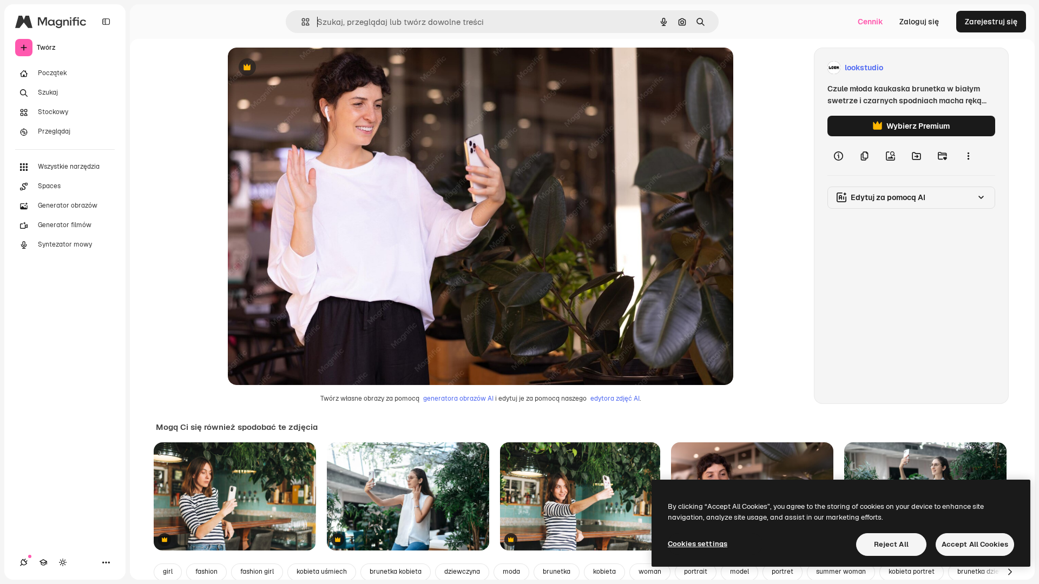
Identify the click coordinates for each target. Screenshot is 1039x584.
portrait (695, 571)
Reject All (891, 544)
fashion (206, 571)
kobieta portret (912, 571)
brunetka (556, 571)
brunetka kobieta (396, 571)
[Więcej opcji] (968, 156)
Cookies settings (697, 543)
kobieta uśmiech (322, 571)
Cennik (870, 21)
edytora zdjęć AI (615, 398)
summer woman (841, 571)
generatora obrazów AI (458, 398)
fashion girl (257, 571)
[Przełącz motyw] (62, 562)
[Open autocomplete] (301, 22)
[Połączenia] (23, 562)
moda (511, 571)
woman (650, 571)
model (739, 571)
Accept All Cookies (975, 544)
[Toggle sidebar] (106, 21)
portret (782, 571)
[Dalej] (1010, 572)
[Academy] (43, 562)
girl (168, 571)
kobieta (604, 571)
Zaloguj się (919, 21)
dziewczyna (462, 571)
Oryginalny (302, 68)
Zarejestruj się (991, 21)
